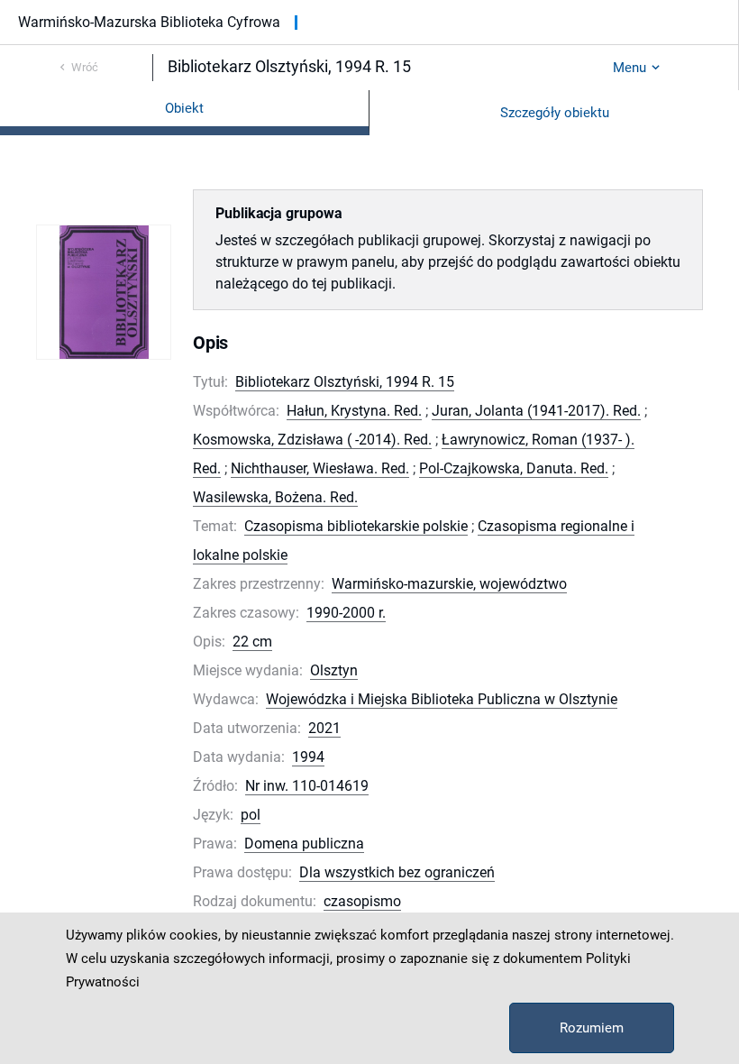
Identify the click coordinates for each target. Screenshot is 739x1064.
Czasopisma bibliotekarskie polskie (356, 526)
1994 (308, 757)
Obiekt (184, 108)
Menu (629, 68)
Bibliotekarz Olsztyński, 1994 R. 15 (344, 381)
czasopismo (362, 901)
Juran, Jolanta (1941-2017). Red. (536, 410)
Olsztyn (334, 670)
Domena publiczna (304, 843)
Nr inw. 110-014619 (307, 785)
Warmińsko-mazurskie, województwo (449, 583)
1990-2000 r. (346, 612)
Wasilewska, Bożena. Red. (275, 497)
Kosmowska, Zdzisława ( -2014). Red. (312, 439)
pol (250, 814)
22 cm (252, 641)
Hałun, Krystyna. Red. (354, 410)
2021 (324, 728)
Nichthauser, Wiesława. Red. (320, 468)
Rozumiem (592, 1028)
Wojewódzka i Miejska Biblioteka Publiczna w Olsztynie (441, 699)
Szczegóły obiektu (554, 113)
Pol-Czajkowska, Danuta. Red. (513, 468)
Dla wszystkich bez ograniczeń (397, 872)
